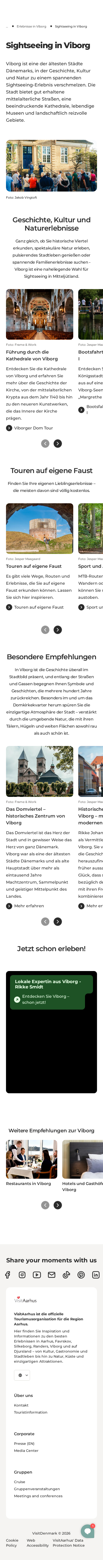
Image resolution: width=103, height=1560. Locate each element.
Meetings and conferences (38, 1496)
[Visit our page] (22, 1274)
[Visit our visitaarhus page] (7, 1274)
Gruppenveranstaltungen (37, 1489)
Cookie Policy (12, 1543)
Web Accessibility (38, 1543)
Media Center (26, 1450)
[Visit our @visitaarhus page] (66, 1274)
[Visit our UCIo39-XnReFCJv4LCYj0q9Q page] (36, 1274)
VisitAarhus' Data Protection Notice (69, 1543)
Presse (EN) (24, 1443)
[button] (39, 387)
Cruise (19, 1482)
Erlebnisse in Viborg (31, 26)
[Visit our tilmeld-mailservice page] (51, 1274)
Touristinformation (31, 1412)
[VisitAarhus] (29, 1299)
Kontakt (21, 1405)
